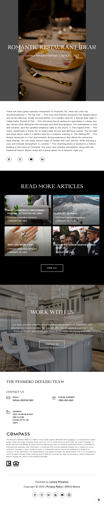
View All (52, 268)
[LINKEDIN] (48, 494)
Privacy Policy (55, 486)
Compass (71, 440)
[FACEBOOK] (34, 494)
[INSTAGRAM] (41, 494)
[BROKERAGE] (69, 494)
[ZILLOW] (55, 494)
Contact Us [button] (52, 344)
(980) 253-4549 (65, 400)
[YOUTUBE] (62, 494)
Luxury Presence (59, 481)
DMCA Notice (72, 486)
